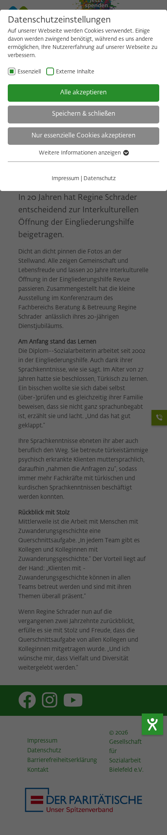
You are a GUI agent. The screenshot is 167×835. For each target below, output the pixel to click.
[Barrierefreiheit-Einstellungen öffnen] (152, 724)
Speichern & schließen (83, 114)
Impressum (65, 178)
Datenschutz (100, 178)
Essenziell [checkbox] (29, 72)
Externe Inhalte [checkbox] (75, 72)
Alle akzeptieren (83, 93)
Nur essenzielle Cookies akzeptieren (83, 136)
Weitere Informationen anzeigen (80, 153)
